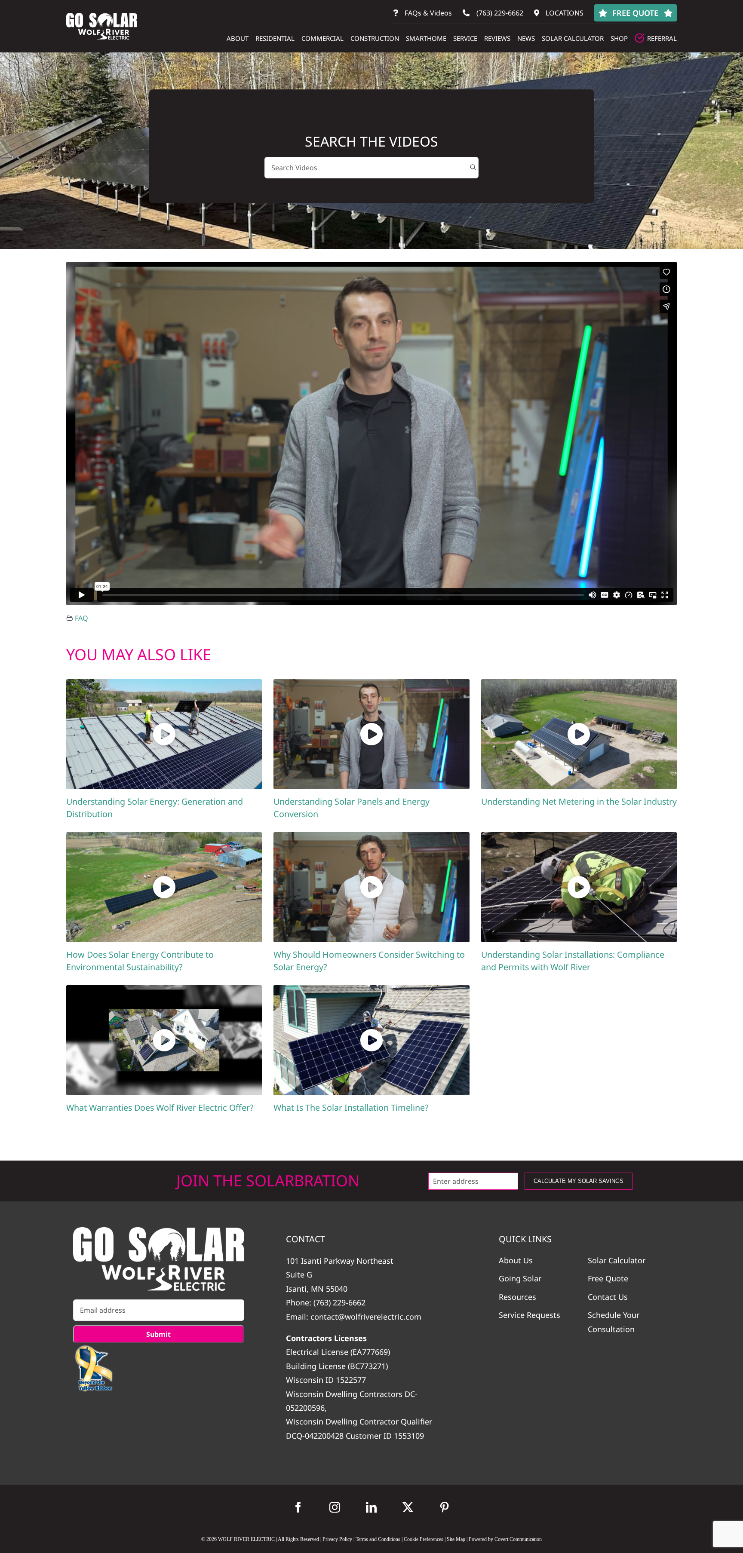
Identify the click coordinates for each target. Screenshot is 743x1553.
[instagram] (334, 1507)
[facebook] (298, 1507)
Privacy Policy (337, 1539)
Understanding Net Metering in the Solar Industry (579, 801)
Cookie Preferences (423, 1539)
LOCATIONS (563, 13)
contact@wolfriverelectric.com (365, 1316)
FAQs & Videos (427, 13)
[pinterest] (444, 1507)
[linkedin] (371, 1507)
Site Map (456, 1539)
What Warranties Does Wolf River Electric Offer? (160, 1107)
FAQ (81, 618)
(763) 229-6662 (499, 13)
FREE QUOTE (635, 13)
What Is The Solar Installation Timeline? (351, 1107)
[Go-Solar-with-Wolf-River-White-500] (158, 1259)
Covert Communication (518, 1539)
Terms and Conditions (378, 1539)
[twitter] (407, 1507)
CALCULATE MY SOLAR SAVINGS (578, 1181)
